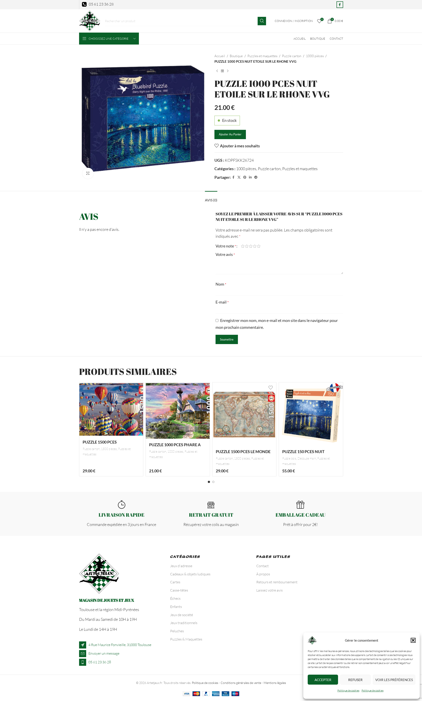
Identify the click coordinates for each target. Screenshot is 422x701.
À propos (263, 574)
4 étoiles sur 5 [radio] (255, 246)
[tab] (211, 197)
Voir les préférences (394, 680)
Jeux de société (181, 615)
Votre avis (225, 254)
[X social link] (239, 177)
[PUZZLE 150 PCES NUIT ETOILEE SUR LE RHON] (311, 414)
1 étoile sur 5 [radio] (243, 246)
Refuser (355, 680)
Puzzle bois (289, 458)
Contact (262, 566)
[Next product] (227, 71)
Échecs (175, 598)
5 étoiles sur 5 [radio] (259, 246)
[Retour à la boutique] (222, 71)
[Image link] (99, 573)
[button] (413, 640)
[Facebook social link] (339, 4)
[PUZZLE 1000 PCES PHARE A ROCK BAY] (178, 410)
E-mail (222, 302)
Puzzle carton (291, 56)
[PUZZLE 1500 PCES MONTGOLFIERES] (111, 409)
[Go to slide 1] (209, 482)
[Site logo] (89, 20)
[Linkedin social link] (250, 177)
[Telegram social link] (256, 177)
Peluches (177, 631)
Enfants (176, 606)
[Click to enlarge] (87, 173)
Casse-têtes (179, 590)
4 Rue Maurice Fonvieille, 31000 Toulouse (119, 645)
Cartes (175, 582)
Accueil (219, 56)
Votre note (226, 246)
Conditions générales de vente (241, 683)
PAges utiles (273, 557)
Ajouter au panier (230, 134)
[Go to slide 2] (213, 482)
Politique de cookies (348, 690)
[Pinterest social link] (245, 177)
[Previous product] (217, 71)
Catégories (185, 557)
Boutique (236, 56)
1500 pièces (109, 449)
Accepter (323, 680)
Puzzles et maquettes (262, 56)
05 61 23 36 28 (99, 662)
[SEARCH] (262, 21)
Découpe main (307, 458)
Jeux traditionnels (183, 623)
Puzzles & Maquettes (186, 639)
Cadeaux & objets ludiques (190, 574)
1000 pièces (315, 56)
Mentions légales (275, 683)
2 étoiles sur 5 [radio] (247, 246)
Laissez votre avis (269, 590)
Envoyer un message (103, 653)
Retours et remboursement (277, 582)
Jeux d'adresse (181, 566)
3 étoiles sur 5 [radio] (251, 246)
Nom (221, 284)
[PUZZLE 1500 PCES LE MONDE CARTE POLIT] (244, 414)
